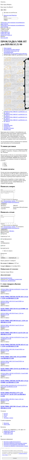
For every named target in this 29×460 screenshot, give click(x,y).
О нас (5, 416)
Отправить (3, 203)
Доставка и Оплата (9, 128)
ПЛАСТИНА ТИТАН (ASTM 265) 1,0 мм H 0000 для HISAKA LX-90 (14, 381)
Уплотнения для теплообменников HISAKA (15, 53)
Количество (4, 253)
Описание (6, 124)
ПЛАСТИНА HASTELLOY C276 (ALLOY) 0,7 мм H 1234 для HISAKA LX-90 (13, 394)
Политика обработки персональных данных (15, 443)
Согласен (15, 458)
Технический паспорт (6, 278)
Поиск (5, 19)
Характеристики (8, 125)
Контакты (6, 423)
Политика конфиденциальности (12, 441)
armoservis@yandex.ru (6, 35)
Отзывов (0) (7, 126)
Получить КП (4, 37)
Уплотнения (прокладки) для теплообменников (11, 51)
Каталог (6, 413)
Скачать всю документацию (8, 280)
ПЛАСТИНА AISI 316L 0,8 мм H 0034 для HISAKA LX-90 (13, 357)
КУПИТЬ (3, 258)
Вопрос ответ (7, 129)
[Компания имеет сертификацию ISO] (1, 436)
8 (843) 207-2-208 (5, 33)
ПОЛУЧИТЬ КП (12, 258)
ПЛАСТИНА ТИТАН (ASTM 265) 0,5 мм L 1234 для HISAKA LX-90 (14, 345)
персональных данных (10, 201)
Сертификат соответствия (15, 279)
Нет (5, 9)
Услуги (5, 415)
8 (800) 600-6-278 (5, 32)
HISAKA (11, 231)
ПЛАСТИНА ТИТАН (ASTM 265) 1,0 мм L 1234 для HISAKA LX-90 (14, 297)
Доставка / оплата (8, 417)
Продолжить (4, 229)
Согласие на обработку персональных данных (16, 446)
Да (1, 9)
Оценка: (3, 223)
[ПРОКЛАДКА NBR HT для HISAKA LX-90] (16, 113)
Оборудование (7, 48)
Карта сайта (7, 424)
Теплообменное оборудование (12, 49)
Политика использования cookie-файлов (14, 444)
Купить (2, 292)
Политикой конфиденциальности (10, 202)
